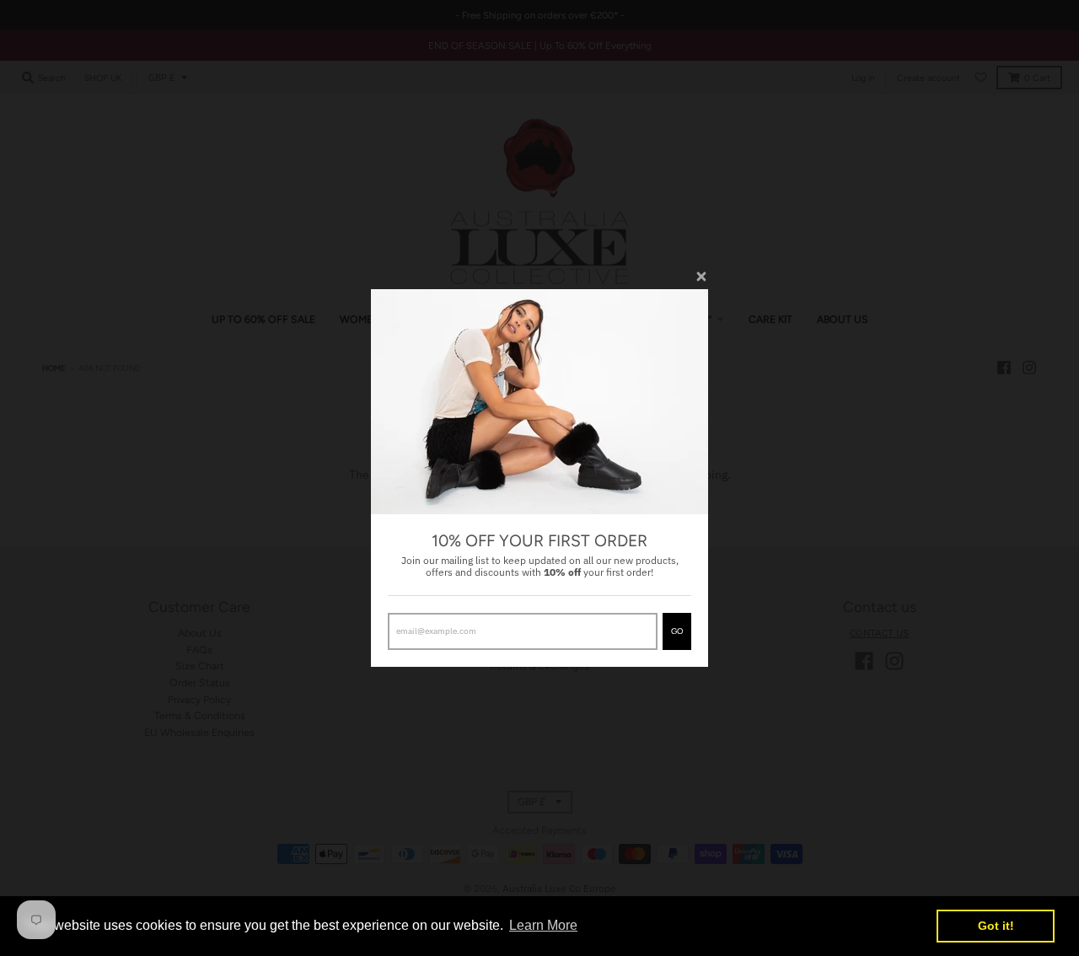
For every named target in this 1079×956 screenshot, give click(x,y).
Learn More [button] (543, 925)
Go (677, 631)
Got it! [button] (996, 925)
